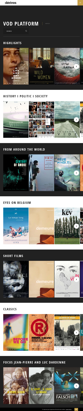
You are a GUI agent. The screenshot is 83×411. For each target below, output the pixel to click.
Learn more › (69, 409)
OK (76, 409)
